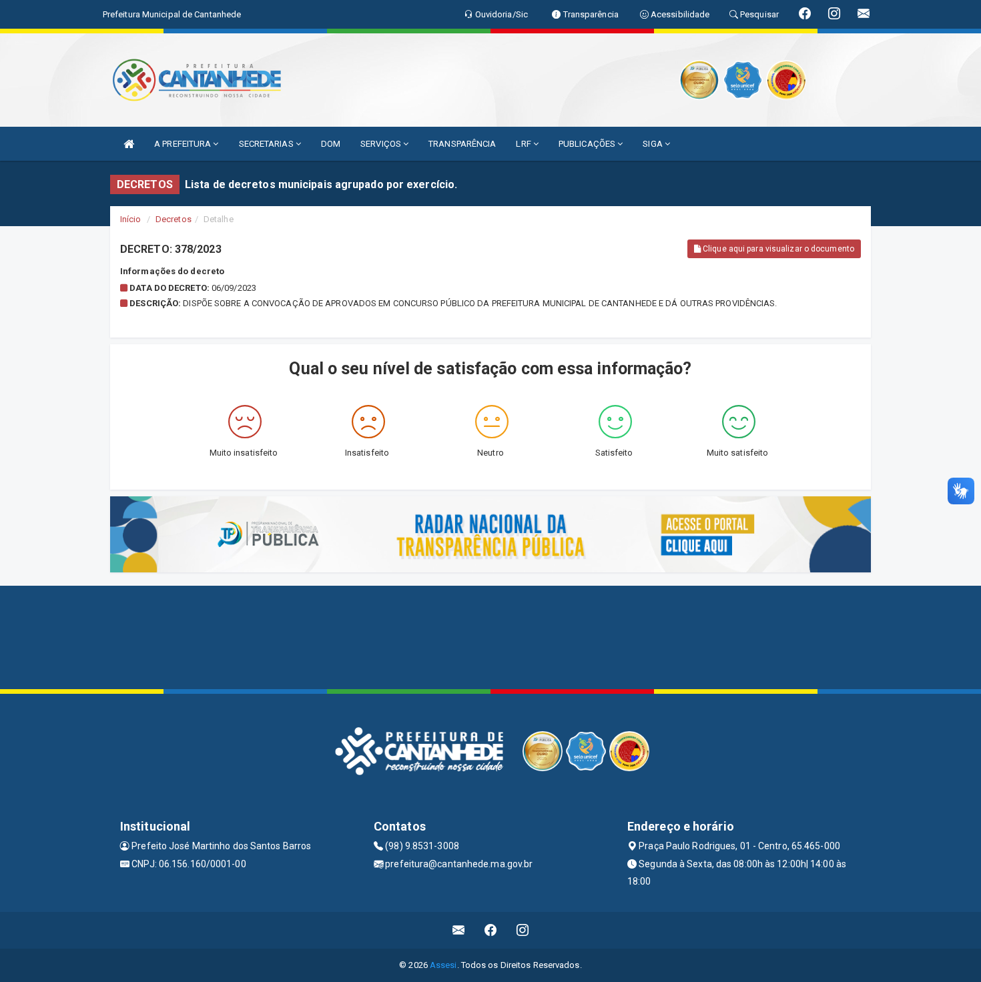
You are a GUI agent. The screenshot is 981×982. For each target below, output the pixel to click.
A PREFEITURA (183, 144)
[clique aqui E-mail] (458, 930)
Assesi (443, 965)
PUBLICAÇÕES (588, 144)
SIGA (654, 144)
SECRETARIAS (267, 144)
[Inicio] (129, 144)
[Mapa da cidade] (490, 636)
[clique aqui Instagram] (523, 930)
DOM (330, 144)
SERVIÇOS (381, 144)
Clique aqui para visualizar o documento (777, 249)
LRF (524, 144)
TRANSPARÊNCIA (462, 144)
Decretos (173, 219)
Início (130, 219)
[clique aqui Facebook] (491, 930)
